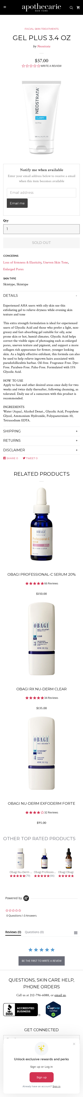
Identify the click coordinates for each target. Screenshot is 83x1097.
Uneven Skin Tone (55, 262)
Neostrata (43, 46)
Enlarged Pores (13, 269)
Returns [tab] (12, 441)
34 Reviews (51, 698)
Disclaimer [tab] (14, 450)
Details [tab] (10, 296)
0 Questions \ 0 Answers (21, 915)
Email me (17, 203)
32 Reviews (51, 812)
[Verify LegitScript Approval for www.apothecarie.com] (53, 1017)
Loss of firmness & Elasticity (22, 262)
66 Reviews (51, 583)
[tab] (13, 933)
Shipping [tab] (12, 431)
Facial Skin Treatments (42, 28)
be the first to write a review (42, 961)
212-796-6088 (39, 995)
